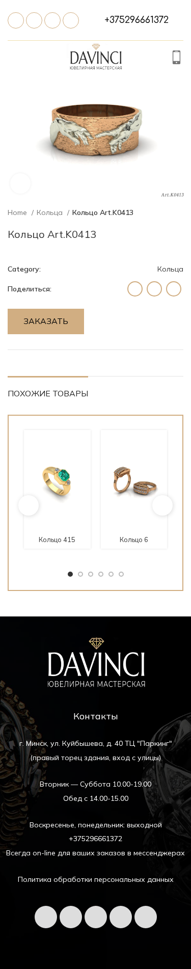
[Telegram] (34, 20)
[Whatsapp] (52, 20)
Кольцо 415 (57, 539)
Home (18, 212)
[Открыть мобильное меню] (13, 58)
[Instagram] (145, 917)
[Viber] (71, 20)
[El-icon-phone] (16, 20)
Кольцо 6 (134, 539)
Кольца (51, 212)
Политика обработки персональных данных (96, 879)
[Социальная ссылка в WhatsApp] (154, 289)
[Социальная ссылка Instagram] (135, 289)
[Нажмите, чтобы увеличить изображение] (20, 183)
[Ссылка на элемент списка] (136, 20)
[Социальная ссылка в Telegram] (173, 289)
